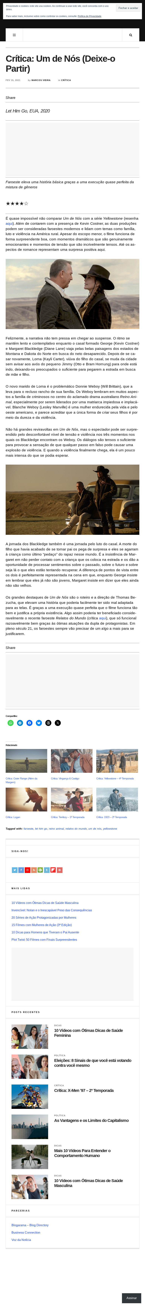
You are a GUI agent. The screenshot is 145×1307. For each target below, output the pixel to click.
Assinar (131, 1298)
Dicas (58, 1025)
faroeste (28, 828)
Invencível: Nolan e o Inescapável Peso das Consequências (52, 910)
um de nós (94, 828)
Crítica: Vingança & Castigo (65, 778)
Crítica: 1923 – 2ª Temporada (111, 817)
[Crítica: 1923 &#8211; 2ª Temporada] (117, 799)
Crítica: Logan (13, 817)
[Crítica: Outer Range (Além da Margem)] (26, 761)
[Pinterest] (59, 870)
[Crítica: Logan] (26, 799)
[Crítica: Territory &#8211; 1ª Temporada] (72, 799)
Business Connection (26, 1232)
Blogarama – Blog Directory (30, 1225)
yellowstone (110, 828)
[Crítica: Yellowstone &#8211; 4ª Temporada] (117, 761)
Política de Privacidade (89, 16)
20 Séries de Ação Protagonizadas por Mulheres (44, 917)
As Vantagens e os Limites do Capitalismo (91, 1120)
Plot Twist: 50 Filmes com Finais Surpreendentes (44, 939)
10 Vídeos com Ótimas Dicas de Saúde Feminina (88, 1033)
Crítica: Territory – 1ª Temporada (67, 817)
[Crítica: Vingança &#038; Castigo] (72, 761)
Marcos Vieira (41, 80)
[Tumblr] (47, 870)
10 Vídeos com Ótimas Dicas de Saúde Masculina (45, 902)
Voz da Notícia (21, 1240)
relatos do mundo (76, 828)
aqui (9, 224)
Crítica (66, 80)
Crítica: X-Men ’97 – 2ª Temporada (83, 1090)
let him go (41, 828)
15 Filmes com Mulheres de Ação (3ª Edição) (42, 925)
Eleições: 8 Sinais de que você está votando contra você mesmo (92, 1063)
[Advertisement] (72, 149)
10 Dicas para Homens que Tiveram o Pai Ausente (45, 932)
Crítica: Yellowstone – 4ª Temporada (115, 778)
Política (60, 1055)
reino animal (56, 828)
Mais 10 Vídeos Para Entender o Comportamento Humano (82, 1153)
